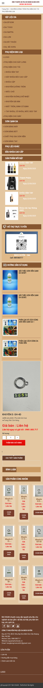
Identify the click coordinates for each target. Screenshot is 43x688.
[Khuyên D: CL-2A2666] (24, 530)
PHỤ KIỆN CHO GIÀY (12, 116)
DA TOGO (8, 27)
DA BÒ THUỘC (10, 42)
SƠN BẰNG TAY (10, 141)
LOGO (6, 57)
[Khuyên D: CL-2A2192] (9, 490)
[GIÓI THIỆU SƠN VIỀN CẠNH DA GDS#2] (10, 304)
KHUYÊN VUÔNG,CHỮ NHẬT (17, 97)
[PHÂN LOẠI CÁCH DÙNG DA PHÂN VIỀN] (10, 348)
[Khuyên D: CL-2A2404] (24, 489)
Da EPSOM (9, 22)
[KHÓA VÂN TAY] (11, 168)
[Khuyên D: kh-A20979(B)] (9, 571)
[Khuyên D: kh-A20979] (24, 570)
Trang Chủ (5, 9)
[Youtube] (17, 626)
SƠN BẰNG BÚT (11, 131)
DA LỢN (7, 37)
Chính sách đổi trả (8, 661)
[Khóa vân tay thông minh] (11, 213)
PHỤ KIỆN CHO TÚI (12, 67)
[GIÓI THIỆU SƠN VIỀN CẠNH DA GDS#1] (10, 280)
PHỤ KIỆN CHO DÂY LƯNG (15, 62)
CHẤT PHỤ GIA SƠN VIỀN (15, 136)
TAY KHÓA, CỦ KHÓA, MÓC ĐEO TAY (21, 111)
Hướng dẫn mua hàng (9, 658)
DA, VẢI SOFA (10, 47)
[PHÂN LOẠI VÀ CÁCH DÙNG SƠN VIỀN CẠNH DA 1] (10, 327)
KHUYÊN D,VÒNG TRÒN (16, 87)
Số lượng (5, 433)
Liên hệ (4, 654)
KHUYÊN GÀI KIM (13, 101)
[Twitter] (13, 626)
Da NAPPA (8, 32)
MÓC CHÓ (10, 92)
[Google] (8, 626)
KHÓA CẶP (10, 82)
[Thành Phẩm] (11, 183)
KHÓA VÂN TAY (12, 72)
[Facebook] (4, 626)
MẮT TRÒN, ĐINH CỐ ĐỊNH (17, 106)
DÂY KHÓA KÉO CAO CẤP (17, 77)
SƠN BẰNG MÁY (11, 127)
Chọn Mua (9, 513)
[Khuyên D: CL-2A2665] (9, 531)
